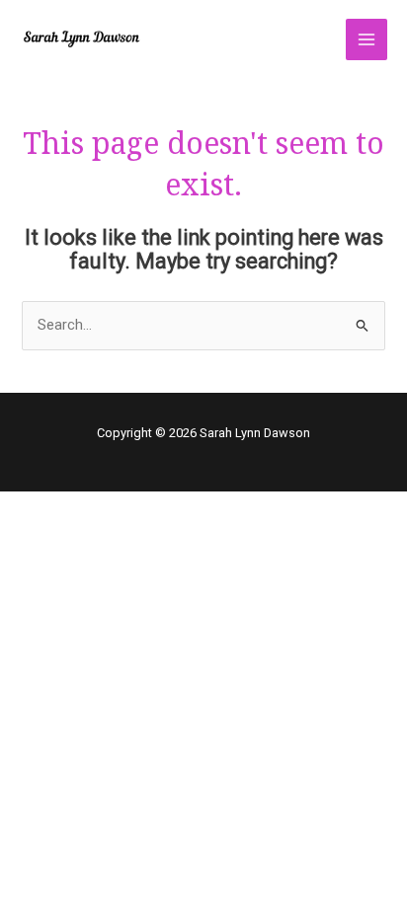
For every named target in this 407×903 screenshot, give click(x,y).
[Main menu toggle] (366, 39)
